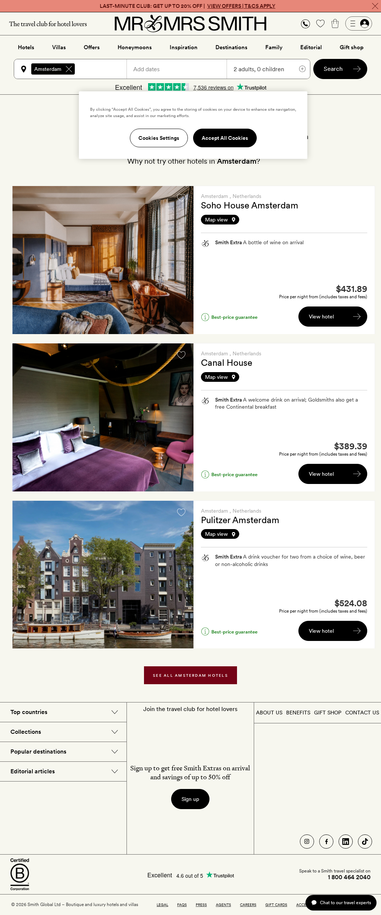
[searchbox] (104, 69)
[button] (305, 23)
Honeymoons (135, 47)
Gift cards (276, 904)
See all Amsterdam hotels (190, 675)
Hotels (26, 47)
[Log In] (358, 23)
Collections (25, 731)
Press (201, 904)
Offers (92, 47)
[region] (193, 124)
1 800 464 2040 (349, 877)
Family (273, 47)
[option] (102, 260)
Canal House (226, 362)
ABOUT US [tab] (269, 713)
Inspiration (184, 47)
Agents (223, 904)
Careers (248, 904)
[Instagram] (307, 841)
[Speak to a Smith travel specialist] (305, 23)
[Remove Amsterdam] (68, 69)
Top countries (28, 712)
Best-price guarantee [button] (234, 317)
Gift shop (352, 47)
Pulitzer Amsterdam (240, 520)
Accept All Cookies (225, 138)
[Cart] (335, 23)
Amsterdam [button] (47, 69)
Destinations (231, 47)
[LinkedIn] (346, 841)
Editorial (311, 47)
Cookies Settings (158, 138)
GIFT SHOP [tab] (327, 713)
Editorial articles (32, 771)
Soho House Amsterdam (249, 205)
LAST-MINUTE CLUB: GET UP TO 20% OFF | (187, 6)
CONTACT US (362, 713)
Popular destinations (38, 751)
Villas (59, 47)
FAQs (182, 904)
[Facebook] (326, 841)
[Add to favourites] (181, 198)
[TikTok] (365, 841)
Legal (162, 904)
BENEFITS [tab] (298, 713)
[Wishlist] (320, 23)
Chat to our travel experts (345, 902)
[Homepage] (190, 23)
